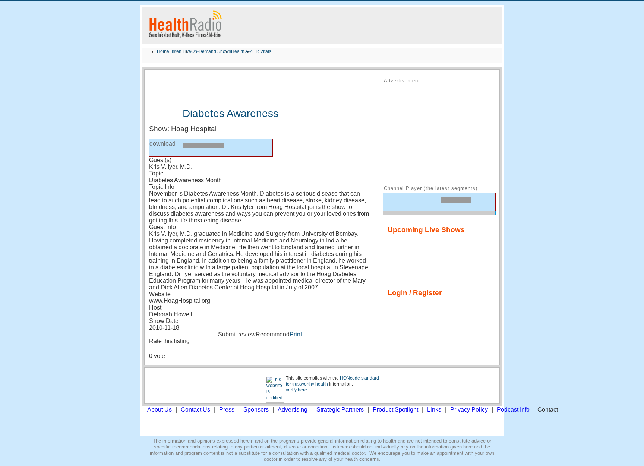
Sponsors (256, 409)
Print (296, 334)
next (418, 201)
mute (482, 203)
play (158, 147)
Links (434, 409)
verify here (296, 390)
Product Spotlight (395, 409)
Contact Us (195, 409)
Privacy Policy (469, 409)
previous (392, 201)
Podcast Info (513, 409)
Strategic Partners (340, 409)
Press (226, 409)
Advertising (292, 409)
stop (173, 147)
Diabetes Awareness (230, 113)
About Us (159, 409)
